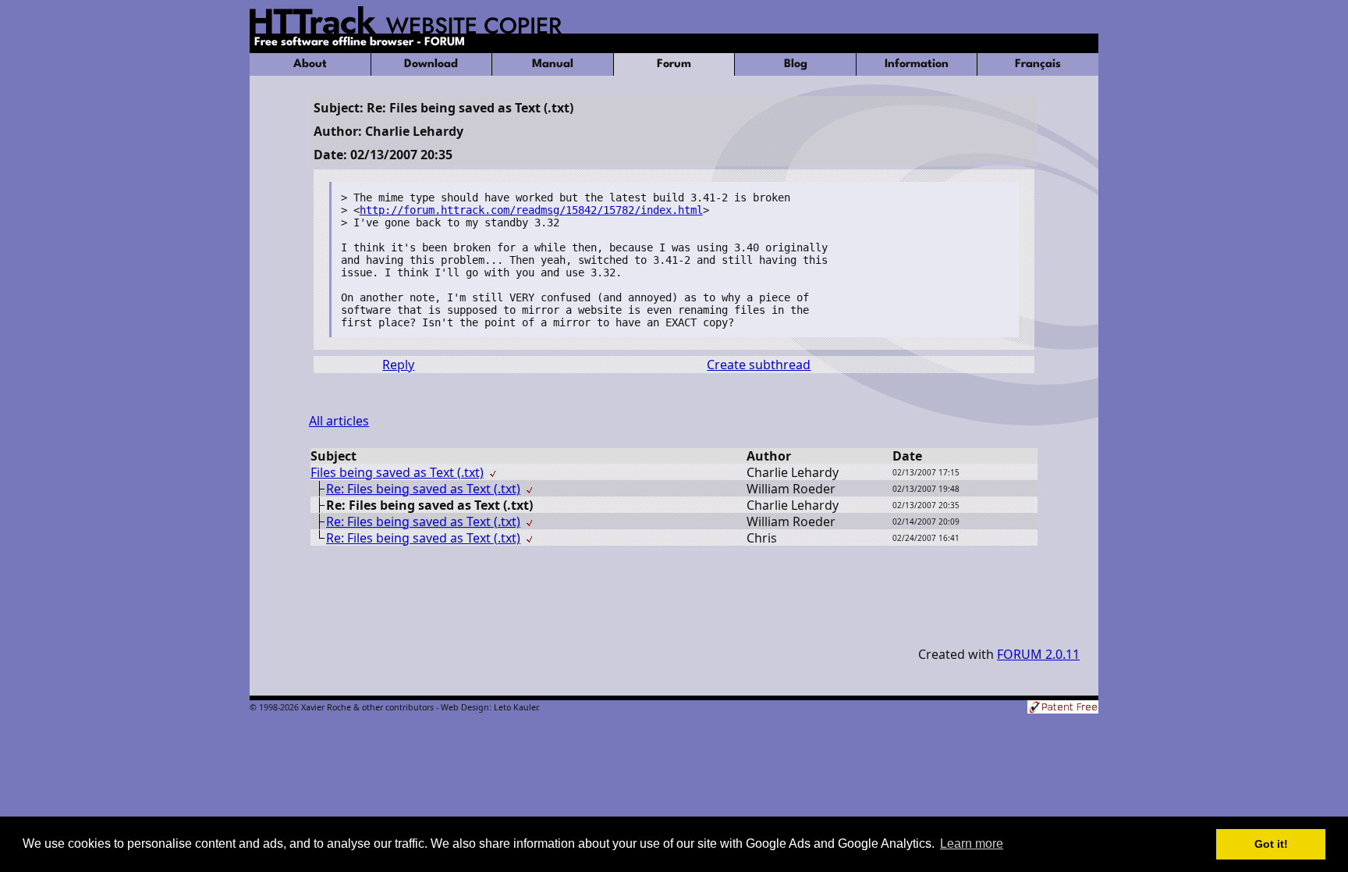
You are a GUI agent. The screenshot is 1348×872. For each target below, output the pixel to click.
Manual (552, 64)
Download (431, 64)
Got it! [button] (1271, 844)
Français (1038, 64)
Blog (795, 64)
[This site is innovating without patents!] (1062, 708)
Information (917, 64)
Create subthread (759, 364)
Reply (398, 364)
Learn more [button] (971, 843)
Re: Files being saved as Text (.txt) (423, 488)
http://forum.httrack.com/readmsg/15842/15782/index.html (531, 210)
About (310, 64)
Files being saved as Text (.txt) (397, 472)
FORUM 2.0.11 (1038, 654)
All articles (339, 420)
